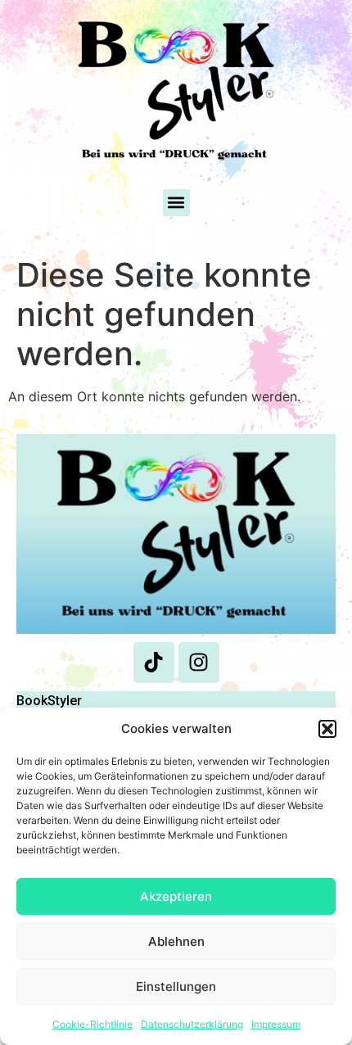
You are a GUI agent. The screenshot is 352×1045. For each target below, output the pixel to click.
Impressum (275, 1024)
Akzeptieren (176, 896)
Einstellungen (176, 986)
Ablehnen (176, 941)
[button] (327, 729)
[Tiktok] (153, 662)
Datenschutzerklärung (192, 1024)
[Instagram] (198, 662)
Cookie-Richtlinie (92, 1024)
